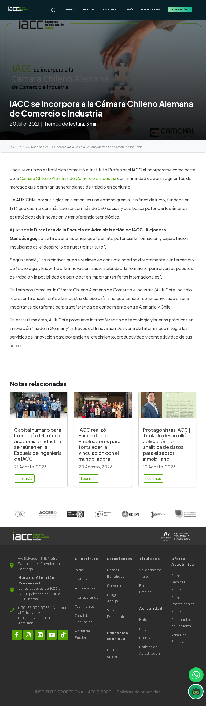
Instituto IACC (19, 146)
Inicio (79, 570)
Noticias (36, 146)
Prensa (145, 638)
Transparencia (87, 597)
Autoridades (85, 588)
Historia (81, 579)
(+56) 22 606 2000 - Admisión (35, 620)
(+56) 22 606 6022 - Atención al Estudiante (42, 610)
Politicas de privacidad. (139, 692)
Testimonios (85, 606)
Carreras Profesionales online (183, 604)
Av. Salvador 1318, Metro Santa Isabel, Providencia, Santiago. (39, 564)
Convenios (115, 585)
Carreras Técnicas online (178, 582)
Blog (143, 629)
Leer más (24, 478)
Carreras (69, 9)
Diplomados (88, 9)
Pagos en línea (180, 9)
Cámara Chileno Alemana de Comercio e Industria (68, 178)
